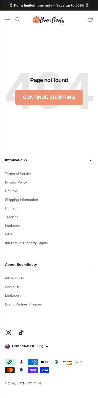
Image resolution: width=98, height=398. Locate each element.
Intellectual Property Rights (26, 243)
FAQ (8, 234)
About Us (12, 287)
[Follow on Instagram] (8, 332)
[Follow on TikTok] (21, 332)
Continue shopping (49, 97)
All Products (14, 278)
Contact (11, 208)
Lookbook (13, 226)
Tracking (12, 217)
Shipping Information (21, 200)
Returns (11, 191)
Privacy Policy (16, 182)
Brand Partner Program (23, 304)
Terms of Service (18, 174)
